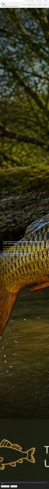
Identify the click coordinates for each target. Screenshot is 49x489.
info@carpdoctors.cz (39, 0)
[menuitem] (24, 5)
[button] (40, 5)
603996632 (45, 0)
